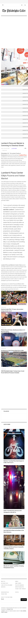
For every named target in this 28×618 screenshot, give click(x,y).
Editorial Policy (4, 583)
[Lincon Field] (14, 359)
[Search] (25, 5)
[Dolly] (14, 522)
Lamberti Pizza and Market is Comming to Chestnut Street (12, 144)
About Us (3, 581)
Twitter (17, 592)
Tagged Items (4, 594)
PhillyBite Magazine (19, 585)
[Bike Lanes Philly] (14, 444)
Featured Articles (5, 592)
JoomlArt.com (9, 609)
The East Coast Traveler (20, 588)
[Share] (21, 5)
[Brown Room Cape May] (14, 540)
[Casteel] (14, 319)
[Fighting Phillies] (14, 339)
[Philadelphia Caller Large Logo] (14, 11)
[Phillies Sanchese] (14, 298)
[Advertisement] (14, 32)
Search (16, 581)
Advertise (3, 587)
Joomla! (3, 611)
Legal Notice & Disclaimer (6, 585)
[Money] (14, 557)
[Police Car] (14, 487)
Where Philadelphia (19, 587)
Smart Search (18, 583)
